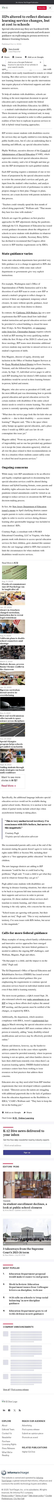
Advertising (27, 1425)
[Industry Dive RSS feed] (19, 1410)
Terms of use (21, 1495)
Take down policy (36, 1495)
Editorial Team (8, 1429)
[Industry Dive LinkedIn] (4, 1410)
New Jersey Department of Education (29, 506)
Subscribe (42, 8)
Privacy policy (8, 1495)
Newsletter (6, 1437)
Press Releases (8, 1448)
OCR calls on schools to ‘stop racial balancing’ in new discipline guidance (28, 1300)
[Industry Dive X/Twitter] (14, 1410)
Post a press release (20, 1389)
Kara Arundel (14, 49)
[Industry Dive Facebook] (9, 1410)
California (21, 312)
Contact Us (7, 1433)
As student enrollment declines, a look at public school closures (25, 1205)
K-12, (15, 1118)
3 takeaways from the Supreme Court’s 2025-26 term (23, 1250)
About (4, 1425)
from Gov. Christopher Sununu (21, 331)
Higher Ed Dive (28, 1451)
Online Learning (26, 1118)
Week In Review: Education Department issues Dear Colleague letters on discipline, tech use (28, 1287)
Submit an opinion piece (32, 1433)
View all (6, 1389)
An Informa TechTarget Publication (27, 2)
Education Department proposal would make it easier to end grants (28, 1275)
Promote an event (30, 1437)
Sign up (27, 1152)
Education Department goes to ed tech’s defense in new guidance (28, 1312)
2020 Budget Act (33, 312)
